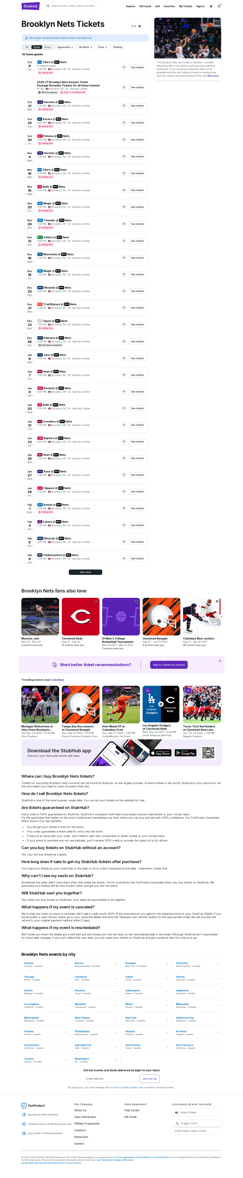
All (27, 47)
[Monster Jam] (40, 622)
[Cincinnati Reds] (80, 622)
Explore (130, 6)
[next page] (221, 616)
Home (36, 47)
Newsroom (81, 1137)
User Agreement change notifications (114, 1160)
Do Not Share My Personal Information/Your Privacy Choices (51, 1163)
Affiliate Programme (86, 1123)
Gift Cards (145, 6)
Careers (79, 1143)
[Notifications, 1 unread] (219, 6)
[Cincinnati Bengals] (161, 622)
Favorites (169, 6)
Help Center (132, 1110)
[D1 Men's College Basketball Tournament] (121, 623)
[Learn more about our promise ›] (33, 1105)
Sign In (200, 6)
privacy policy (130, 1087)
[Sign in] (211, 6)
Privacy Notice (142, 1157)
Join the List (149, 1078)
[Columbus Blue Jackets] (202, 622)
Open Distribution (85, 1117)
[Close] (220, 660)
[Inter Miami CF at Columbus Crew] (121, 711)
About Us (80, 1110)
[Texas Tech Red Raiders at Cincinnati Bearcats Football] (202, 711)
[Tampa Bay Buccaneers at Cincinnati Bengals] (80, 711)
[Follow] (124, 67)
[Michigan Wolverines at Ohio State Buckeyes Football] (40, 711)
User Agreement (126, 1157)
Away (47, 47)
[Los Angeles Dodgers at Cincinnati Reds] (161, 711)
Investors (80, 1130)
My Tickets (185, 6)
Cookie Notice (161, 1157)
